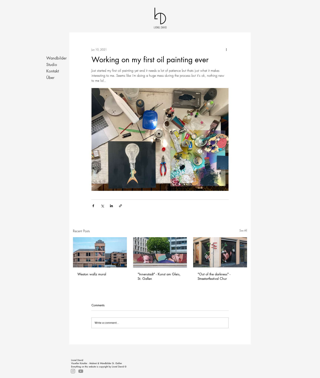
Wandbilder (56, 58)
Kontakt (52, 71)
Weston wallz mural (91, 274)
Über (50, 77)
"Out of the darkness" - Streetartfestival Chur (214, 276)
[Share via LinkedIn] (111, 206)
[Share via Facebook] (93, 206)
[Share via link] (120, 206)
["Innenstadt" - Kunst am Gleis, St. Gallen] (160, 252)
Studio (51, 64)
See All (243, 230)
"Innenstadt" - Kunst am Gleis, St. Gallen (159, 276)
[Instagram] (73, 371)
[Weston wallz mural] (100, 252)
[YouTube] (81, 371)
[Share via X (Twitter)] (102, 206)
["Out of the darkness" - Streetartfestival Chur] (220, 252)
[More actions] (226, 49)
